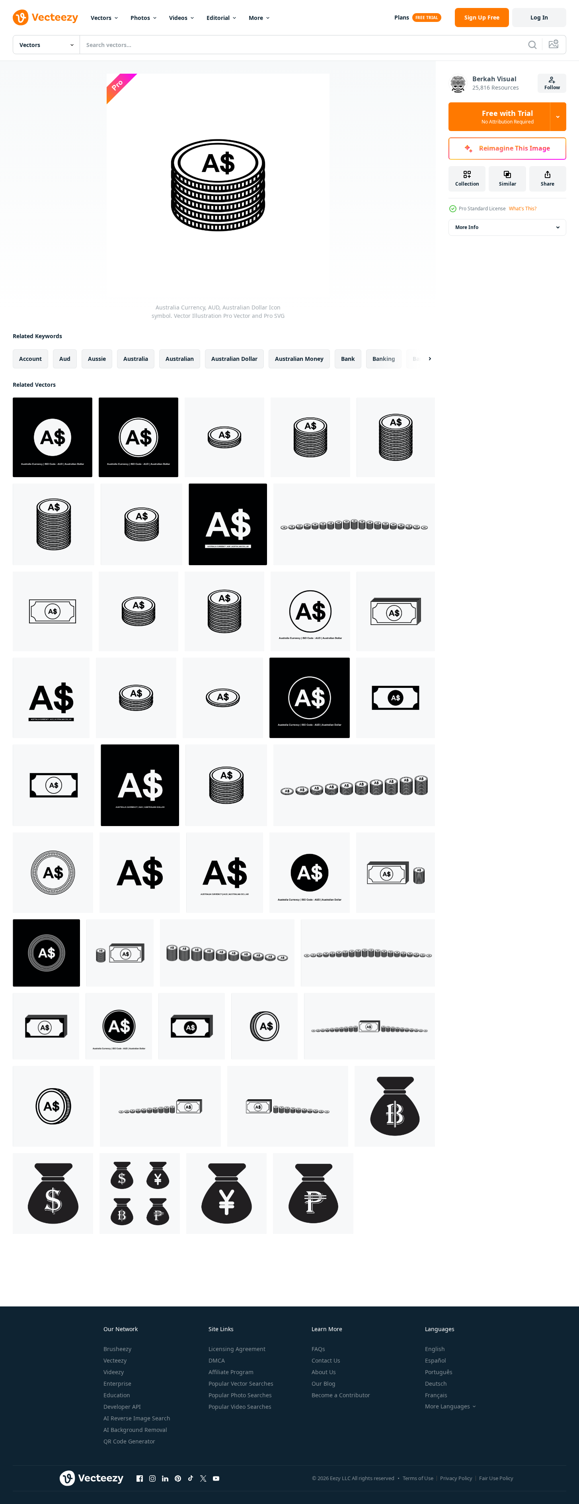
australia (135, 358)
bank (348, 358)
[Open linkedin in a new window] (165, 1478)
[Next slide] (423, 358)
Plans (401, 17)
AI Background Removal (135, 1430)
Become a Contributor (341, 1395)
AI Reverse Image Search (136, 1418)
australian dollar (234, 358)
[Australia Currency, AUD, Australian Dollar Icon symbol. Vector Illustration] (52, 437)
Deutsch (436, 1383)
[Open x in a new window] (203, 1478)
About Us (324, 1372)
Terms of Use (418, 1478)
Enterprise (117, 1383)
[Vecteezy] (45, 17)
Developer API (122, 1406)
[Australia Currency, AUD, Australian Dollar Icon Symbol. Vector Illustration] (354, 524)
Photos (140, 18)
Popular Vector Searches (241, 1383)
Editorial (218, 18)
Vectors (101, 18)
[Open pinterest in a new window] (178, 1478)
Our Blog (323, 1383)
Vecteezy (115, 1360)
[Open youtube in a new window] (216, 1478)
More (256, 18)
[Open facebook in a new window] (139, 1478)
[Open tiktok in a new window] (190, 1478)
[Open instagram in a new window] (152, 1478)
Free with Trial (508, 116)
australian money (299, 358)
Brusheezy (117, 1349)
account (30, 358)
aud (64, 358)
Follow (552, 87)
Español (435, 1360)
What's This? (522, 208)
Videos (178, 18)
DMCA (217, 1360)
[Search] (532, 44)
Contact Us (326, 1360)
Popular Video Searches (240, 1406)
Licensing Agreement (237, 1349)
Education (116, 1395)
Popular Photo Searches (240, 1395)
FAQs (318, 1349)
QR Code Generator (129, 1441)
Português (438, 1372)
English (435, 1349)
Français (436, 1395)
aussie (97, 358)
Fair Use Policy (496, 1478)
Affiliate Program (231, 1372)
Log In (539, 17)
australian (180, 358)
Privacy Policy (456, 1478)
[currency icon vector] (395, 1106)
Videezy (113, 1372)
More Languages (447, 1406)
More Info (466, 227)
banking (383, 358)
